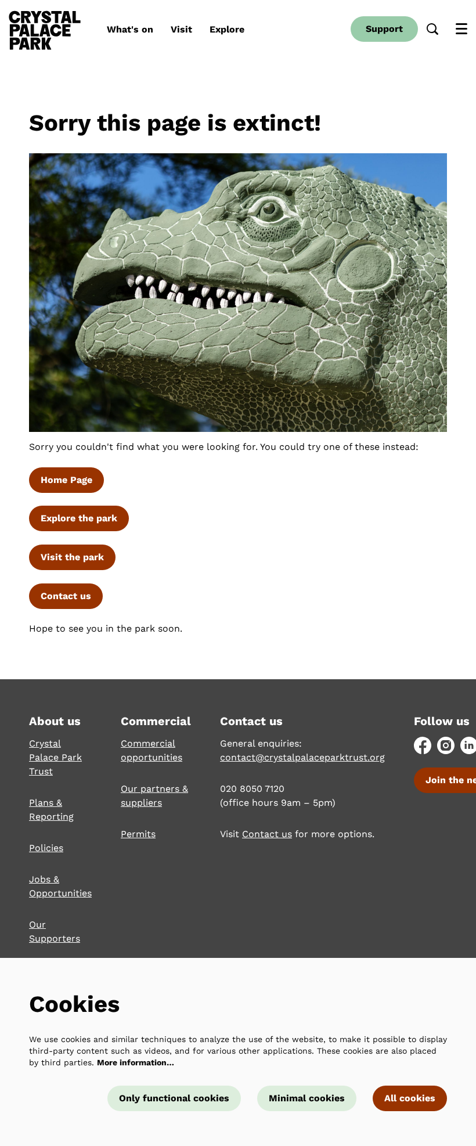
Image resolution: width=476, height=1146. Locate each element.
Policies (46, 847)
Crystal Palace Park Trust (55, 757)
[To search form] (432, 29)
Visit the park (72, 557)
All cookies (409, 1098)
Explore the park (79, 518)
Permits (138, 833)
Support (384, 28)
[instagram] (446, 745)
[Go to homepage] (45, 29)
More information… (135, 1062)
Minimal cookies (307, 1098)
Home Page (66, 479)
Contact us (66, 595)
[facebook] (422, 745)
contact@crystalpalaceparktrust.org (302, 757)
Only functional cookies (174, 1098)
